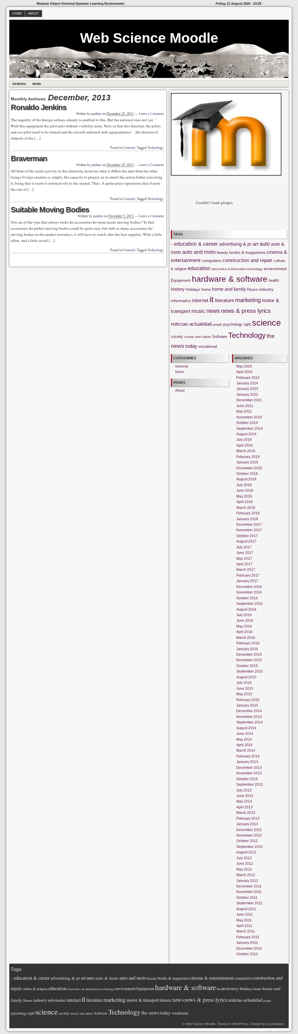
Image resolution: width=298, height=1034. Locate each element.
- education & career (194, 244)
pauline (96, 114)
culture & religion (34, 988)
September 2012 (249, 847)
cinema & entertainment (212, 978)
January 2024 (247, 383)
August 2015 (246, 677)
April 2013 (244, 807)
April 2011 (244, 926)
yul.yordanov (275, 1024)
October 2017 (247, 536)
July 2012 (244, 858)
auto (265, 244)
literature (224, 300)
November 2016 (249, 592)
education (199, 268)
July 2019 (244, 440)
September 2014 (249, 722)
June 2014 (244, 734)
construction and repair (247, 260)
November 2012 (249, 835)
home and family (229, 289)
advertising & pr (235, 244)
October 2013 (247, 779)
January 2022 (247, 395)
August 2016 (246, 609)
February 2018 (248, 513)
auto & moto (106, 978)
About (33, 13)
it (212, 299)
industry (266, 289)
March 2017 (245, 570)
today (191, 346)
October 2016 (247, 598)
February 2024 (248, 378)
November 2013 (249, 773)
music (198, 311)
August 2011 (246, 909)
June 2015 (244, 689)
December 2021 (249, 400)
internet (200, 300)
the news (150, 1012)
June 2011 (244, 914)
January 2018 (247, 519)
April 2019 (244, 445)
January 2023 (247, 389)
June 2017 (244, 553)
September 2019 (249, 429)
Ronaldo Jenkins (38, 107)
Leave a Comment (151, 114)
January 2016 (247, 649)
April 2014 (244, 745)
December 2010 (249, 948)
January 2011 (247, 943)
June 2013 (244, 796)
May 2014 (244, 739)
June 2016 (244, 620)
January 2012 (247, 881)
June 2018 (244, 491)
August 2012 (246, 852)
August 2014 (246, 728)
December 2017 (249, 525)
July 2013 (244, 790)
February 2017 (248, 575)
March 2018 (245, 508)
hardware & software (229, 279)
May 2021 (244, 411)
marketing (248, 300)
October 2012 (247, 841)
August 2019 (246, 434)
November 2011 (249, 892)
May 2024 (244, 366)
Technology (156, 148)
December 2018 (249, 468)
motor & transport (143, 1000)
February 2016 (248, 643)
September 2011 (249, 903)
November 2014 (249, 717)
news (213, 311)
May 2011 (244, 920)
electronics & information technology (237, 269)
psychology (232, 324)
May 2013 (244, 801)
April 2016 (244, 632)
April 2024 (244, 372)
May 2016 (244, 626)
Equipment (181, 280)
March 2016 (245, 638)
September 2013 (249, 784)
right (247, 324)
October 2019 (247, 423)
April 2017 (244, 564)
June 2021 (244, 406)
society (177, 337)
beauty (222, 253)
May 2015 (244, 694)
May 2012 (244, 869)
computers (211, 260)
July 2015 (244, 683)
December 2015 (249, 655)
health (274, 281)
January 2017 (247, 581)
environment (275, 268)
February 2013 (248, 818)
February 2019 (248, 457)
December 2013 (249, 768)
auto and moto (199, 252)
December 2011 (249, 886)
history (178, 289)
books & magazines (247, 252)
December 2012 (249, 830)
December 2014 (249, 711)
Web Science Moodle (149, 38)
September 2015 (249, 671)
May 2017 (244, 559)
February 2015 (248, 700)
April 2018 (244, 502)
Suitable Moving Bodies (50, 209)
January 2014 (247, 762)
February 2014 (248, 756)
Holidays (193, 290)
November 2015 (249, 660)
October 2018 (247, 474)
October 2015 (247, 666)
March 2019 (245, 451)
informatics (181, 300)
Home (17, 13)
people (217, 324)
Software (219, 337)
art (255, 244)
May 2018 (244, 496)
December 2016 (249, 587)
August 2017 (246, 541)
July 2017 (244, 547)
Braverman (29, 158)
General (19, 83)
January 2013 (247, 824)
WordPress (240, 1024)
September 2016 (249, 604)
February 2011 (247, 937)
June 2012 (244, 864)
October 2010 (247, 954)
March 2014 (245, 750)
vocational (207, 346)
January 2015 (247, 705)
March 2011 (245, 931)
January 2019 (247, 462)
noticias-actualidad (191, 324)
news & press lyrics (246, 311)
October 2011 (247, 898)
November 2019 (249, 417)
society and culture (197, 336)
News (36, 83)
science (266, 322)
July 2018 (244, 485)
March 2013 (245, 813)
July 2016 (244, 615)
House (252, 290)
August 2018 (246, 479)
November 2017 (249, 530)
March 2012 (245, 875)
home (206, 290)
